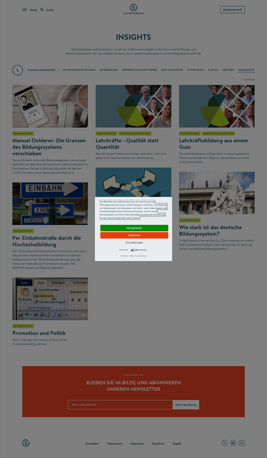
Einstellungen (134, 242)
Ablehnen (134, 235)
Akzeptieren (134, 228)
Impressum (125, 256)
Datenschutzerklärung (138, 256)
